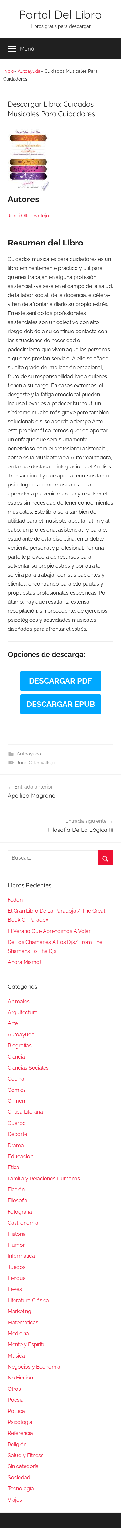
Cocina (16, 1079)
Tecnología (21, 1488)
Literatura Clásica (28, 1300)
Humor (16, 1245)
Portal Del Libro (60, 14)
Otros (14, 1389)
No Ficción (20, 1378)
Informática (21, 1256)
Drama (16, 1145)
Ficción (16, 1190)
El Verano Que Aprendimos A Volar (49, 931)
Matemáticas (23, 1323)
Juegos (16, 1267)
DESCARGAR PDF (60, 681)
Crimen (16, 1101)
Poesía (16, 1400)
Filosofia (17, 1200)
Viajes (15, 1500)
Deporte (17, 1134)
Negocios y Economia (34, 1367)
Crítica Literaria (25, 1112)
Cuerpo (17, 1123)
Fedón (15, 900)
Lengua (17, 1278)
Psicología (20, 1422)
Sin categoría (23, 1466)
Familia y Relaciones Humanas (44, 1179)
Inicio (8, 71)
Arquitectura (23, 1012)
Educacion (20, 1156)
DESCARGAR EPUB (60, 704)
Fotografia (20, 1212)
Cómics (17, 1090)
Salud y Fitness (26, 1455)
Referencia (20, 1433)
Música (16, 1356)
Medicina (18, 1334)
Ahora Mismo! (24, 962)
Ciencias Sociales (28, 1068)
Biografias (20, 1046)
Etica (13, 1167)
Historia (17, 1234)
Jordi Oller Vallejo (36, 762)
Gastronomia (23, 1223)
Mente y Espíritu (27, 1344)
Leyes (15, 1289)
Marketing (19, 1311)
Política (16, 1411)
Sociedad (19, 1478)
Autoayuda (29, 71)
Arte (13, 1023)
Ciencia (16, 1057)
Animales (19, 1001)
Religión (17, 1444)
